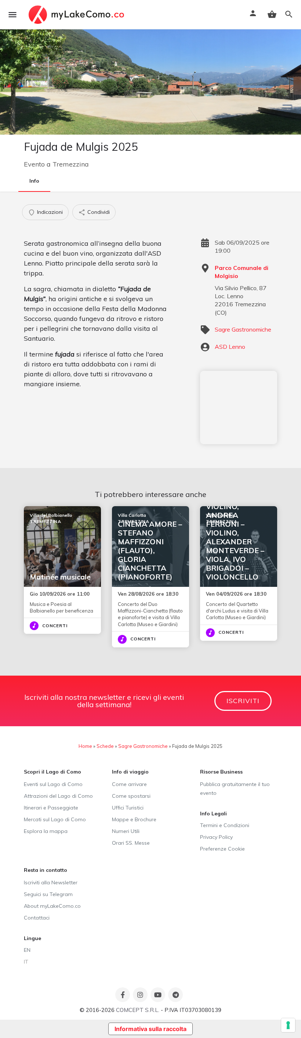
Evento (34, 164)
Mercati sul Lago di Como (55, 819)
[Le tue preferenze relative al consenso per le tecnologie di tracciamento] (288, 1025)
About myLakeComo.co (52, 906)
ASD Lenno (230, 346)
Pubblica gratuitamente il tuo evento (235, 788)
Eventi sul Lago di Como (53, 784)
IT (26, 961)
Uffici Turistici (128, 807)
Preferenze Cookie (222, 848)
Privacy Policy (216, 837)
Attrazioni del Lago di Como (58, 796)
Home (85, 746)
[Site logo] (77, 15)
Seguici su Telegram (48, 894)
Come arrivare (129, 784)
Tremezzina (70, 164)
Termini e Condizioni (224, 825)
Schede (105, 746)
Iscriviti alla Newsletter (50, 882)
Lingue (32, 938)
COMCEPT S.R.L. (137, 1009)
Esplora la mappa (46, 831)
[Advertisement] (238, 407)
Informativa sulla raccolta (150, 1028)
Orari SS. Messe (131, 843)
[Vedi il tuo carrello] (272, 14)
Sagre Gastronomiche (243, 329)
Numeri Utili (125, 831)
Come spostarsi (131, 796)
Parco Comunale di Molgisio (241, 271)
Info (34, 181)
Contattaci (37, 917)
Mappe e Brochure (134, 819)
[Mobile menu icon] (12, 14)
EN (27, 950)
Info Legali (213, 813)
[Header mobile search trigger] (289, 14)
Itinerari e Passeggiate (51, 807)
